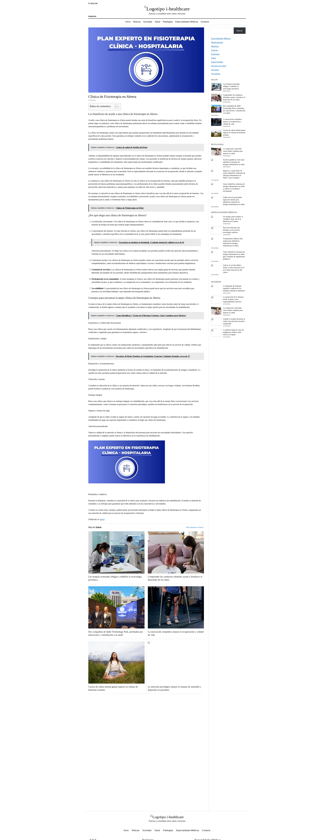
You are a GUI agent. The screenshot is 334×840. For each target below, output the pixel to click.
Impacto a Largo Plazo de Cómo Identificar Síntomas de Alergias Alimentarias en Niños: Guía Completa (234, 174)
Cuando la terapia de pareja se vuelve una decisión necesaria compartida (234, 321)
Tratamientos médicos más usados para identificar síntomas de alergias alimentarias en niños (233, 242)
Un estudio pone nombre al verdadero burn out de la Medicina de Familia (233, 219)
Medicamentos (217, 42)
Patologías (168, 22)
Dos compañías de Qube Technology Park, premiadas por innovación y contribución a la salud (115, 633)
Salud (157, 22)
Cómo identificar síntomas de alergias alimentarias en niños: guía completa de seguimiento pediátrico (234, 255)
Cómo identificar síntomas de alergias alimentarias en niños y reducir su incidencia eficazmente (234, 187)
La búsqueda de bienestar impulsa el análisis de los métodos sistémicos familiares (234, 288)
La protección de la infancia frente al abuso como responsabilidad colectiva (233, 299)
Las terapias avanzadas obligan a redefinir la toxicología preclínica (115, 578)
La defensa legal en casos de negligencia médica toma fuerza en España (233, 332)
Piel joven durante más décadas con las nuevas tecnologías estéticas (231, 230)
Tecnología (215, 74)
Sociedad (147, 22)
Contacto (205, 22)
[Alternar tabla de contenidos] (115, 106)
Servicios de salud (218, 66)
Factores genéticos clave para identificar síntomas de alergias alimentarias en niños (234, 162)
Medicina (215, 46)
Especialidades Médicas (186, 22)
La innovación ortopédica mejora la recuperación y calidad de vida (176, 633)
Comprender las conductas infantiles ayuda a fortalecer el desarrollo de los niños (175, 578)
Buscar (239, 31)
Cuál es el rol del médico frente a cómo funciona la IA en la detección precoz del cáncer (233, 268)
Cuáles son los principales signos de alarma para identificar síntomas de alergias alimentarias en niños (234, 200)
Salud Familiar (217, 62)
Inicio (128, 22)
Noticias (137, 22)
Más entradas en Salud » (195, 527)
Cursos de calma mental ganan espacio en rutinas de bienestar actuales (113, 688)
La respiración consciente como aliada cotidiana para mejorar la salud (233, 151)
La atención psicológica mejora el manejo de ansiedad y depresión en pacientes (174, 688)
